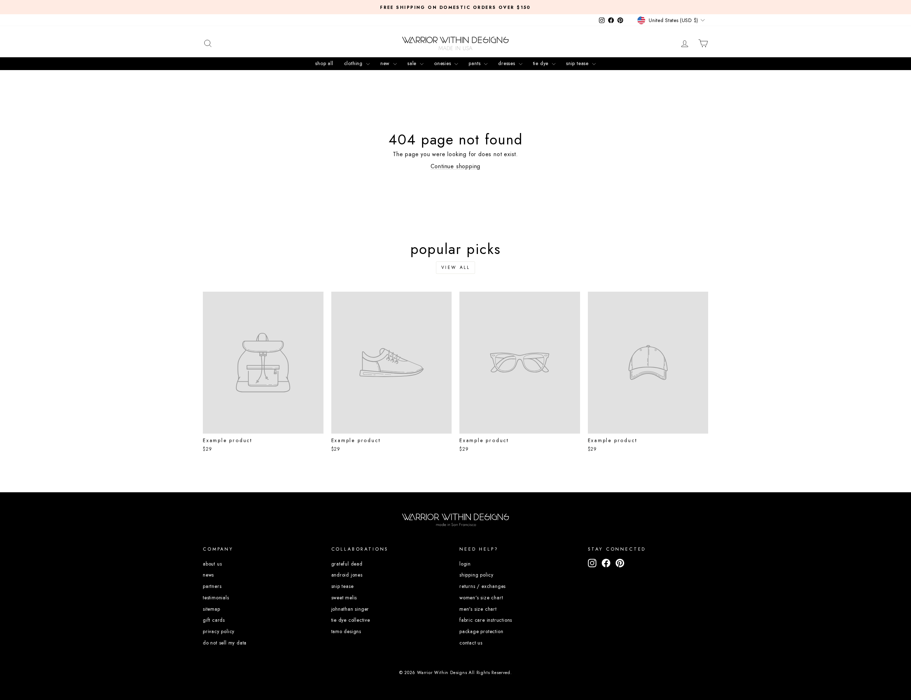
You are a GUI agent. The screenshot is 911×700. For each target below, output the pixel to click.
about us (212, 563)
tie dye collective (350, 620)
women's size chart (481, 597)
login (465, 563)
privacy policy (219, 631)
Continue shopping (456, 166)
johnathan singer (350, 608)
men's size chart (478, 608)
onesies (443, 63)
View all (455, 267)
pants (475, 63)
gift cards (214, 620)
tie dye (541, 63)
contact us (471, 642)
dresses (507, 63)
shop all (324, 63)
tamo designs (346, 631)
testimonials (216, 597)
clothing (354, 63)
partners (212, 586)
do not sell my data (225, 642)
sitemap (211, 608)
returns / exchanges (482, 586)
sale (412, 63)
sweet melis (344, 597)
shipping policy (476, 574)
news (208, 574)
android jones (347, 574)
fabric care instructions (485, 620)
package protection (481, 631)
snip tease (578, 63)
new (385, 63)
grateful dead (347, 563)
